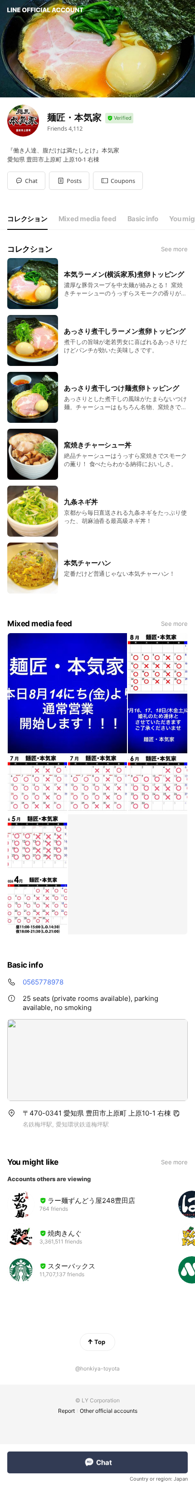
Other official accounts (108, 1410)
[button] (69, 181)
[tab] (27, 219)
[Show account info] (119, 118)
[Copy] (176, 1113)
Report (66, 1410)
